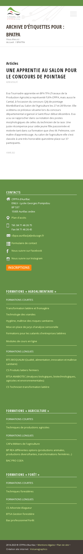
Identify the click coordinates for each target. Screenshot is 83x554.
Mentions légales (46, 544)
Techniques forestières (20, 491)
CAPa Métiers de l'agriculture (23, 443)
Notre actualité (12, 82)
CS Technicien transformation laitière (27, 387)
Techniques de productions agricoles (27, 427)
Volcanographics (38, 549)
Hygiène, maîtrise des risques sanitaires (29, 320)
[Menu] (71, 11)
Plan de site (63, 544)
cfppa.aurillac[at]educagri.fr (28, 235)
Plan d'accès (19, 217)
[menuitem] (71, 11)
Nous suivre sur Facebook (27, 250)
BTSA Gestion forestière (20, 514)
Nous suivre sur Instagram (27, 258)
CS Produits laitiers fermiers (22, 370)
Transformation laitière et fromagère (27, 308)
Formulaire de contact (24, 243)
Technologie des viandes (21, 314)
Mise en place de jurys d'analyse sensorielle (32, 327)
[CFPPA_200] (34, 13)
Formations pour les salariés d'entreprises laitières (36, 333)
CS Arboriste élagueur (19, 507)
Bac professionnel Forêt (20, 520)
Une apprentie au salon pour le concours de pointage (41, 73)
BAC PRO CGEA (14, 460)
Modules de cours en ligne (21, 341)
